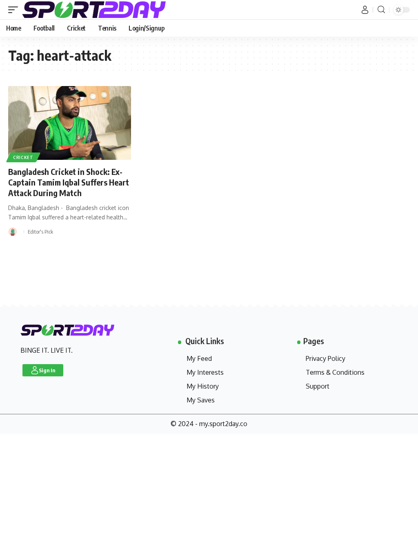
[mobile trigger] (15, 9)
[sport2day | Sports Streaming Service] (103, 9)
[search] (381, 9)
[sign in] (365, 10)
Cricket (23, 157)
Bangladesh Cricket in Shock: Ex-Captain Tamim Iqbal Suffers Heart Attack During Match (68, 182)
